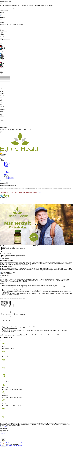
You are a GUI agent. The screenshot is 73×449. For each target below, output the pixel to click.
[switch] (3, 445)
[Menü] (5, 439)
